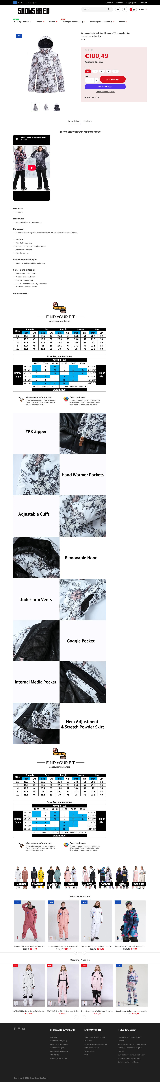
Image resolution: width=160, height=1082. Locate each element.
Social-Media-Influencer (94, 1037)
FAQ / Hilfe (54, 1055)
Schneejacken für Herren (128, 1062)
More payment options (105, 92)
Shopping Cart (131, 3)
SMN (83, 39)
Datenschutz (89, 1051)
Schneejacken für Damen (129, 1058)
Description (74, 121)
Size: (88, 67)
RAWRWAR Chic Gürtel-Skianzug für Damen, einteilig (68, 1011)
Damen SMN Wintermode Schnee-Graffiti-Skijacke (135, 946)
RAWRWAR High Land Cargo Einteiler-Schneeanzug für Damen (38, 1011)
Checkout (143, 3)
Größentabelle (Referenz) (95, 1044)
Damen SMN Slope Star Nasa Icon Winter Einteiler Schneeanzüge (107, 946)
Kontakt (53, 1037)
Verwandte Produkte (80, 896)
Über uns (88, 1040)
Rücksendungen (57, 1048)
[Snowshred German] (33, 14)
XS (88, 71)
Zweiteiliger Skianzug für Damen (132, 1044)
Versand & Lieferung (59, 1044)
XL (115, 71)
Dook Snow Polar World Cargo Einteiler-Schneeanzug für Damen (107, 1011)
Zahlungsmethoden (58, 1058)
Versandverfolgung (58, 1040)
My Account (109, 3)
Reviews (88, 121)
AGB (86, 1055)
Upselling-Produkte (80, 960)
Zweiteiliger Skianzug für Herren (131, 1055)
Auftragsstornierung (59, 1051)
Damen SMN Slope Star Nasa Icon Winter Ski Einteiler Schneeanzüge (75, 946)
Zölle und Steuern (91, 1048)
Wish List (119, 3)
